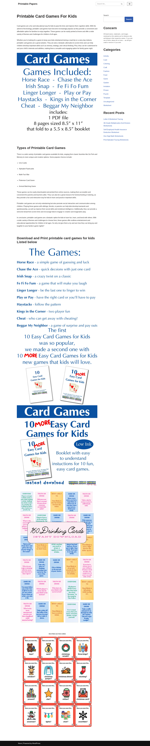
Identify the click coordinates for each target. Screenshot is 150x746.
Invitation (106, 86)
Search (106, 15)
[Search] (121, 4)
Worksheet (107, 105)
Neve (20, 743)
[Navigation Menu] (129, 4)
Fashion (106, 71)
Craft (105, 67)
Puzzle (105, 94)
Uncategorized (108, 101)
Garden (106, 83)
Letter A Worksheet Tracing (113, 119)
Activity (106, 56)
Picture (106, 90)
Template (106, 98)
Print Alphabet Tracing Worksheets (115, 140)
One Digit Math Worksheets (113, 136)
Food (105, 75)
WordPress (36, 743)
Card (105, 60)
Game (105, 79)
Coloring (106, 64)
